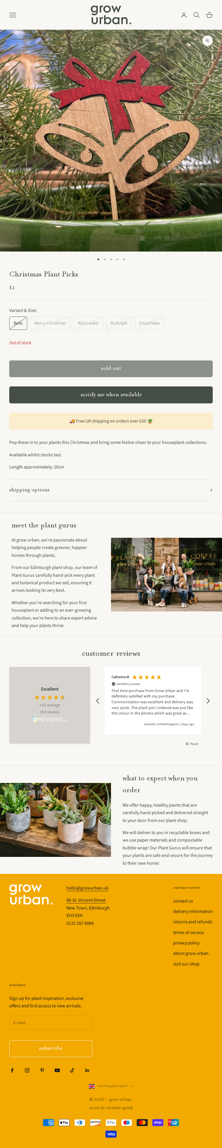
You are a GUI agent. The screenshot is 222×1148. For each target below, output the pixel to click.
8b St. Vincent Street (86, 900)
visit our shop (186, 964)
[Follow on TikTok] (72, 1070)
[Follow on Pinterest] (42, 1070)
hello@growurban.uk (87, 888)
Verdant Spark (119, 1108)
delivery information (193, 911)
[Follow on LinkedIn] (87, 1070)
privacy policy (186, 943)
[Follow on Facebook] (12, 1070)
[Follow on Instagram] (27, 1070)
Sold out (111, 369)
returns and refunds (192, 922)
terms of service (188, 932)
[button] (98, 701)
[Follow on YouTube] (57, 1070)
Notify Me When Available (111, 395)
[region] (153, 701)
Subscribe (51, 1048)
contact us (183, 901)
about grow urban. (191, 953)
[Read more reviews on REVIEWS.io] (49, 720)
